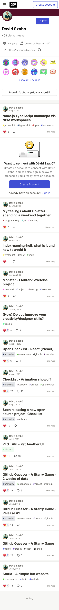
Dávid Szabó (16, 107)
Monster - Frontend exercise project (25, 282)
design (7, 323)
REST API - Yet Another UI (23, 444)
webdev (49, 354)
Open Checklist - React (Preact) (28, 349)
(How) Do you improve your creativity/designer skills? (24, 317)
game (7, 548)
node (30, 254)
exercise (45, 289)
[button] (6, 62)
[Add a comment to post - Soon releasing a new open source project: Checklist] (16, 426)
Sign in (46, 193)
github (37, 354)
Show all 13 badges (29, 79)
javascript (9, 125)
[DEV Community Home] (13, 4)
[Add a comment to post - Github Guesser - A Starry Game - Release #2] (19, 525)
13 (22, 391)
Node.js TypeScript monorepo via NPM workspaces (29, 118)
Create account (45, 4)
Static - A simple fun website (26, 574)
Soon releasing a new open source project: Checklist (24, 412)
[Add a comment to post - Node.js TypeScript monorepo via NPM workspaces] (15, 132)
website (34, 579)
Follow (43, 21)
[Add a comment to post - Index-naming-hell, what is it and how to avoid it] (15, 261)
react (21, 254)
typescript (24, 125)
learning (33, 220)
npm (35, 125)
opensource (24, 354)
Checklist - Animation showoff (27, 379)
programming (11, 220)
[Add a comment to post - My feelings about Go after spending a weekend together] (15, 227)
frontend (8, 289)
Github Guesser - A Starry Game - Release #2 (29, 511)
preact (33, 384)
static (23, 579)
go (23, 220)
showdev (8, 354)
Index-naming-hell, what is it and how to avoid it (29, 248)
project (20, 289)
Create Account (29, 184)
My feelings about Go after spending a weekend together (27, 213)
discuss (8, 449)
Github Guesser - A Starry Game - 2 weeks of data (29, 477)
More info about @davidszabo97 (29, 92)
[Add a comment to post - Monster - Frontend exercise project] (15, 296)
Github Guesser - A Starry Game (28, 543)
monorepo (47, 125)
